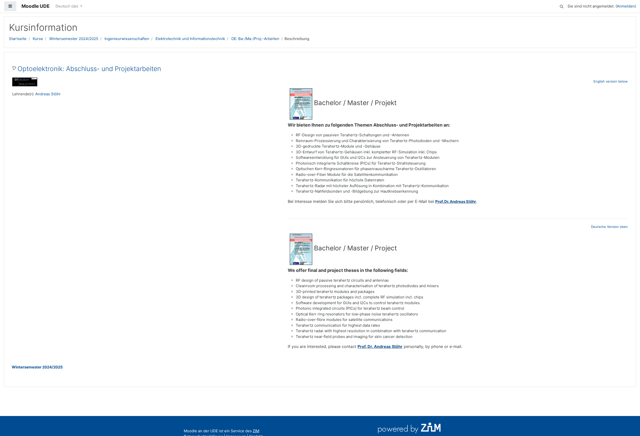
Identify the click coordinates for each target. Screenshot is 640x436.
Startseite (17, 38)
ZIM (256, 430)
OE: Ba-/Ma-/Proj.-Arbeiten (255, 38)
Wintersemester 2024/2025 (73, 38)
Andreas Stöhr (48, 94)
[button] (562, 6)
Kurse (38, 38)
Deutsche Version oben (609, 227)
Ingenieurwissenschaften (126, 38)
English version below (611, 81)
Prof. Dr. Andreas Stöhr (455, 201)
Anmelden (626, 6)
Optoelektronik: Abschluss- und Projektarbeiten (89, 69)
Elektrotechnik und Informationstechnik (190, 38)
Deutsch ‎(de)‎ (67, 6)
